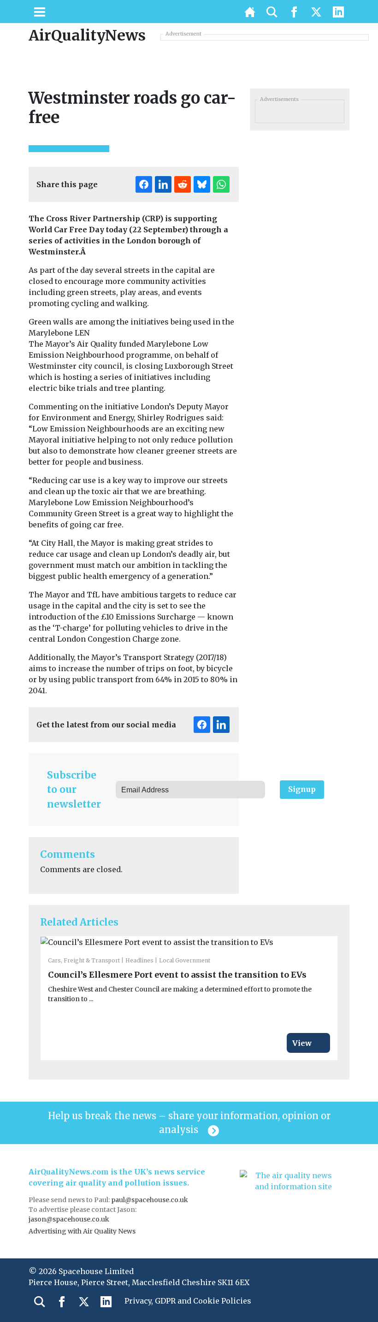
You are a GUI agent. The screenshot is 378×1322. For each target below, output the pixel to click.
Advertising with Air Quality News (82, 1231)
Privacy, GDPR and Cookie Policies (187, 1300)
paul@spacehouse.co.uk (150, 1200)
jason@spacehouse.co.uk (70, 1219)
